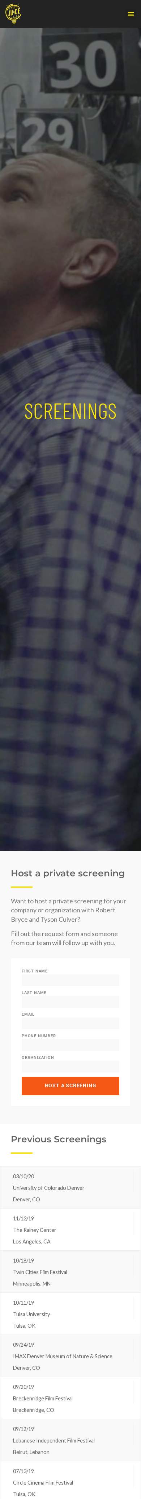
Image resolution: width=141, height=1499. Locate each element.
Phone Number (39, 1036)
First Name (35, 971)
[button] (131, 14)
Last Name (34, 992)
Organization (38, 1057)
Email (28, 1014)
